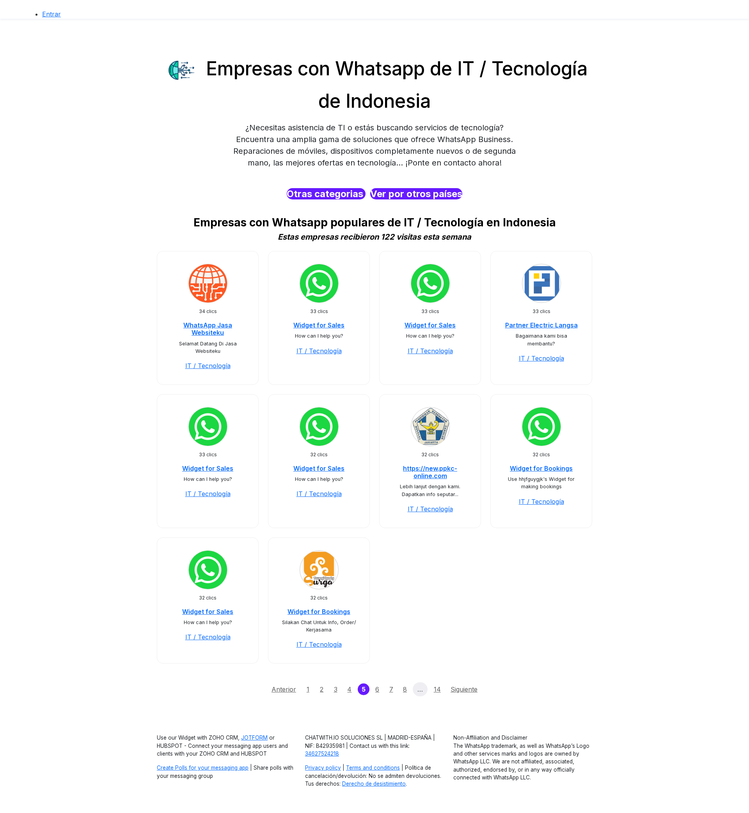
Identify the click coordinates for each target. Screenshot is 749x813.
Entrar (51, 14)
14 (437, 689)
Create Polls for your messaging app (202, 768)
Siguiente (464, 689)
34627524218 (322, 754)
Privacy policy (323, 768)
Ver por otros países (416, 193)
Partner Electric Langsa (541, 325)
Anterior (284, 689)
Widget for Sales (318, 325)
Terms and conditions (373, 768)
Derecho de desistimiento (374, 784)
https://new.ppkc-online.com (430, 472)
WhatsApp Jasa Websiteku (207, 328)
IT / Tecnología (208, 366)
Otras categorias (326, 193)
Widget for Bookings (541, 468)
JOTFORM (254, 738)
